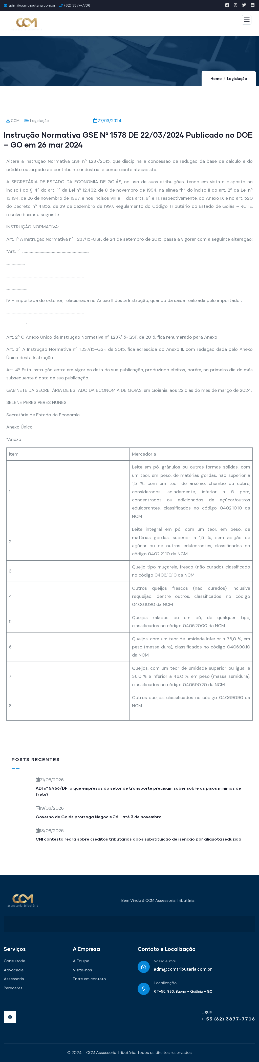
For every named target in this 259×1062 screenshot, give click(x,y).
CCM (15, 120)
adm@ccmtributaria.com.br (183, 969)
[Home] (23, 900)
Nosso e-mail (165, 961)
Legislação (237, 78)
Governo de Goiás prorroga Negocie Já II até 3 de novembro (99, 816)
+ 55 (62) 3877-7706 (228, 1019)
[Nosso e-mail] (144, 967)
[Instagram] (10, 1017)
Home (216, 78)
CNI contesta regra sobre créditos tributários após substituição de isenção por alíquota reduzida (138, 838)
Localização (165, 983)
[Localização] (144, 989)
